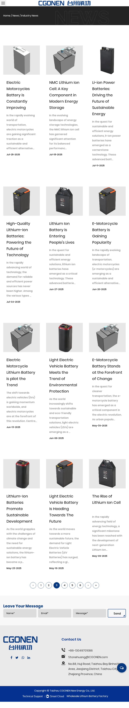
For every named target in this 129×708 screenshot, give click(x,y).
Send (117, 613)
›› (96, 585)
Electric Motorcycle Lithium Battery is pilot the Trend (20, 372)
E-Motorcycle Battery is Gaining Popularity (105, 233)
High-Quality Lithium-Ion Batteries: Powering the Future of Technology (18, 239)
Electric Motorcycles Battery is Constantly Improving (18, 95)
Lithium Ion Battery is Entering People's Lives (61, 233)
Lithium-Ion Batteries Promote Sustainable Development (19, 509)
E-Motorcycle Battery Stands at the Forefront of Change (107, 369)
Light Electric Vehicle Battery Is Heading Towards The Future (63, 509)
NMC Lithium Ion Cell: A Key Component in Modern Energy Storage (64, 95)
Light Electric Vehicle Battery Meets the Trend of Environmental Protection (63, 375)
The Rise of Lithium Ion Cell (106, 499)
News (16, 15)
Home (6, 15)
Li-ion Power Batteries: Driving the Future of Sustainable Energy (103, 98)
